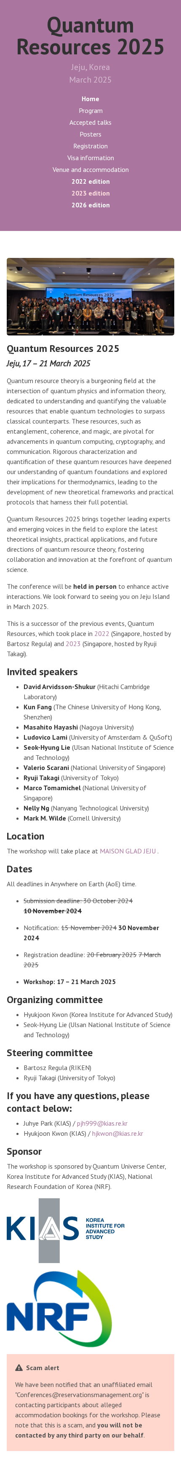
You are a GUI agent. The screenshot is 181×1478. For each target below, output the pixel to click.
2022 (101, 633)
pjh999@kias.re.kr (102, 1123)
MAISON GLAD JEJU (128, 851)
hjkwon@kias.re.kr (117, 1133)
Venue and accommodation (91, 169)
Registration (90, 146)
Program (91, 110)
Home (90, 98)
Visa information (90, 157)
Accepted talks (90, 122)
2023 (74, 643)
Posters (90, 134)
